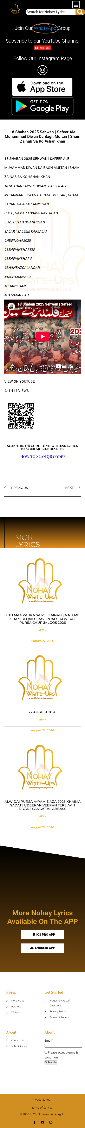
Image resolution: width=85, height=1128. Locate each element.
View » (42, 630)
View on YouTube (19, 381)
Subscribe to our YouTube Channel (42, 41)
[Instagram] (50, 1122)
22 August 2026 (42, 712)
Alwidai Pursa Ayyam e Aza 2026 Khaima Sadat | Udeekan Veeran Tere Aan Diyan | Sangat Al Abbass (43, 805)
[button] (76, 4)
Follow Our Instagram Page (42, 58)
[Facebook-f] (34, 1122)
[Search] (80, 12)
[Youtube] (42, 1122)
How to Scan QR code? (42, 456)
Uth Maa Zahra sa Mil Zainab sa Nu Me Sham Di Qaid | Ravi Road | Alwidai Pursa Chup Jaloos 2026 (42, 618)
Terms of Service (42, 1107)
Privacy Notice (41, 1099)
